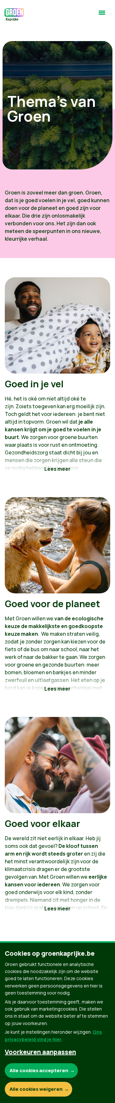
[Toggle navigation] (102, 15)
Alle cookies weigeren (36, 1089)
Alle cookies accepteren (39, 1070)
